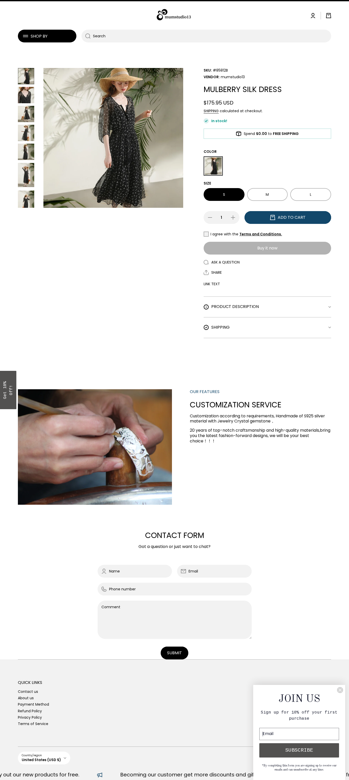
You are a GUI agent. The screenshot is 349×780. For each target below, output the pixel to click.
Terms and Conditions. (260, 234)
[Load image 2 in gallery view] (26, 95)
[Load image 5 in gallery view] (26, 152)
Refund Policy (30, 710)
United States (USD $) (41, 760)
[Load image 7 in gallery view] (26, 202)
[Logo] (174, 15)
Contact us (28, 691)
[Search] (86, 36)
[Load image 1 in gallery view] (26, 76)
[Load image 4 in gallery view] (26, 133)
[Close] (340, 690)
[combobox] (206, 36)
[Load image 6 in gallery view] (26, 175)
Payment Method (33, 704)
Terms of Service (33, 723)
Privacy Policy (30, 717)
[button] (328, 15)
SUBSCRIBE (299, 750)
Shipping (211, 111)
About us (26, 697)
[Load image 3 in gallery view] (26, 114)
